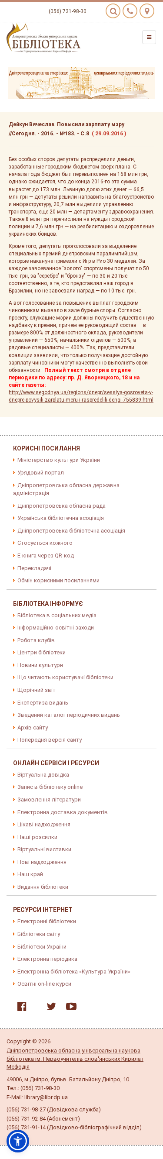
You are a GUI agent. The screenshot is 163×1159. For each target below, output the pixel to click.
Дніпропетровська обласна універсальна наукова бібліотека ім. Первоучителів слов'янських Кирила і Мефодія (75, 1058)
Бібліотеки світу (38, 934)
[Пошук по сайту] (113, 10)
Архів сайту (32, 727)
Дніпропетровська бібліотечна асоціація (71, 530)
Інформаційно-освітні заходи (55, 627)
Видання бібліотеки (42, 887)
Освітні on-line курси (44, 983)
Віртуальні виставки (44, 849)
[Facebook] (20, 1008)
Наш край (30, 874)
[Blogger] (34, 1008)
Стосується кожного (45, 543)
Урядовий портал (40, 472)
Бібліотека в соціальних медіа (56, 615)
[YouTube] (69, 1008)
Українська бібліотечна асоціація (60, 518)
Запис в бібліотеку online (50, 787)
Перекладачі (34, 568)
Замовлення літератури (49, 799)
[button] (18, 1141)
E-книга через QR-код (45, 555)
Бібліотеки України (42, 946)
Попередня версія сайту (49, 739)
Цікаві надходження (43, 824)
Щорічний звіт (36, 690)
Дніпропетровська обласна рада (61, 505)
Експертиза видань (42, 702)
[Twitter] (49, 1008)
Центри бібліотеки (41, 652)
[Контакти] (130, 10)
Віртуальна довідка (43, 774)
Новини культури (40, 665)
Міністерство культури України (58, 460)
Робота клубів (36, 640)
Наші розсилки (37, 837)
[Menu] (149, 37)
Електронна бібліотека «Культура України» (73, 971)
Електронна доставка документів (62, 812)
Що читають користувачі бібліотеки (65, 677)
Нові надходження (42, 862)
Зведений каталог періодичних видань (68, 715)
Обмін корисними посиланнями (58, 580)
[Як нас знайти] (147, 10)
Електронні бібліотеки (46, 921)
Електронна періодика (47, 959)
